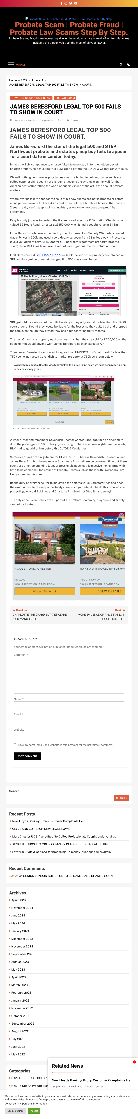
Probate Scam (65, 98)
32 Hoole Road (49, 255)
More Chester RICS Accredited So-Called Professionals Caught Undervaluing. (64, 836)
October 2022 (20, 1016)
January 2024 (20, 931)
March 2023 (19, 985)
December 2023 (22, 938)
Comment (21, 655)
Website (19, 730)
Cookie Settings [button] (16, 1111)
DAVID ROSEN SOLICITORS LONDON (36, 1078)
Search (14, 791)
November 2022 (22, 1008)
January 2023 (20, 1000)
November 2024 (22, 907)
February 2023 (21, 992)
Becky (13, 876)
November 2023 (22, 946)
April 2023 (18, 977)
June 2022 (18, 1046)
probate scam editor (25, 120)
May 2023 (18, 969)
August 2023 (20, 962)
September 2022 (22, 1023)
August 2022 (20, 1031)
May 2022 (18, 1054)
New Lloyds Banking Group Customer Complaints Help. (93, 1080)
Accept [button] (34, 1111)
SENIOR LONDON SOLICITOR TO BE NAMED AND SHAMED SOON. (68, 876)
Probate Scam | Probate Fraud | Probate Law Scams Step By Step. (69, 28)
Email (18, 714)
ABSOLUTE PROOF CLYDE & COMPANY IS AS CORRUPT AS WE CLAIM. (60, 844)
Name (19, 699)
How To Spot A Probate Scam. (31, 98)
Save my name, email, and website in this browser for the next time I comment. (65, 745)
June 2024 (18, 915)
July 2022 (17, 1039)
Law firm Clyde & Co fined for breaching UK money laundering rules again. (61, 852)
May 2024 (18, 923)
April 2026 (18, 900)
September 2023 (22, 954)
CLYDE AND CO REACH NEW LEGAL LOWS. (41, 829)
